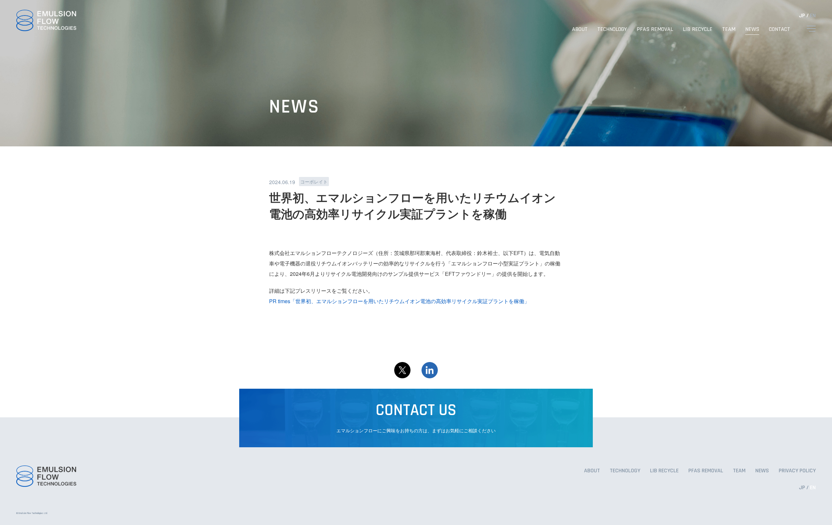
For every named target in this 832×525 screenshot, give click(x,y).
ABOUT (580, 29)
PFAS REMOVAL (655, 29)
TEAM (728, 29)
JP (802, 15)
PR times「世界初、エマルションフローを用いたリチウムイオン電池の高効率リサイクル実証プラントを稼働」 (399, 301)
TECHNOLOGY (612, 29)
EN (813, 15)
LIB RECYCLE (697, 29)
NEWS (752, 29)
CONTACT (779, 29)
